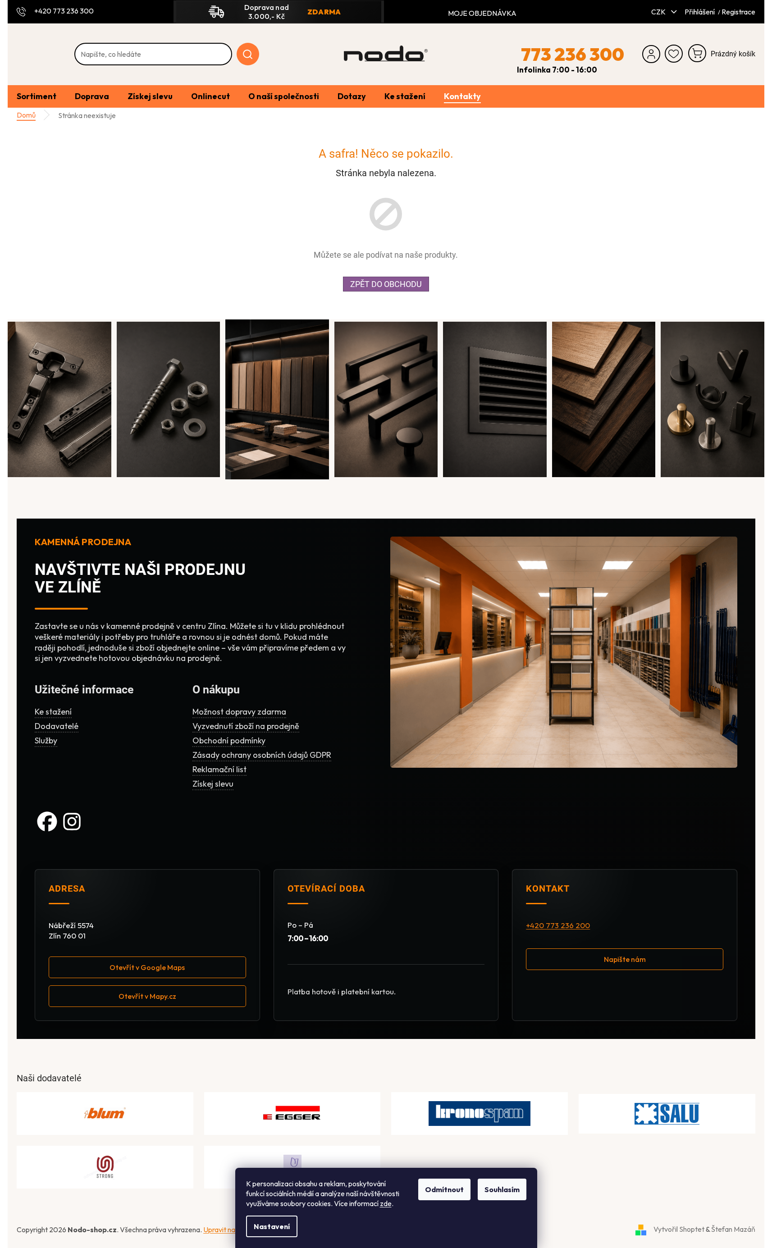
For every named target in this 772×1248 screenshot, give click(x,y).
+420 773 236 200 (558, 925)
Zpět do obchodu (386, 284)
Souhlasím (502, 1189)
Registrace (738, 11)
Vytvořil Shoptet (678, 1229)
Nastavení (272, 1226)
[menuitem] (36, 96)
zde (386, 1203)
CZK (659, 11)
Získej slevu (212, 784)
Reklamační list (219, 769)
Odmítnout (444, 1189)
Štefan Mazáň (733, 1229)
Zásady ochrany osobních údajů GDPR (261, 755)
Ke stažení (53, 711)
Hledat (248, 54)
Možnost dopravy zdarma (239, 711)
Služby (46, 740)
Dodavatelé (56, 726)
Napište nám (625, 959)
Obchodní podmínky (228, 740)
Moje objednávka (482, 13)
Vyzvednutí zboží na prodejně (245, 726)
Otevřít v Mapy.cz (147, 996)
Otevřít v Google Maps (147, 967)
